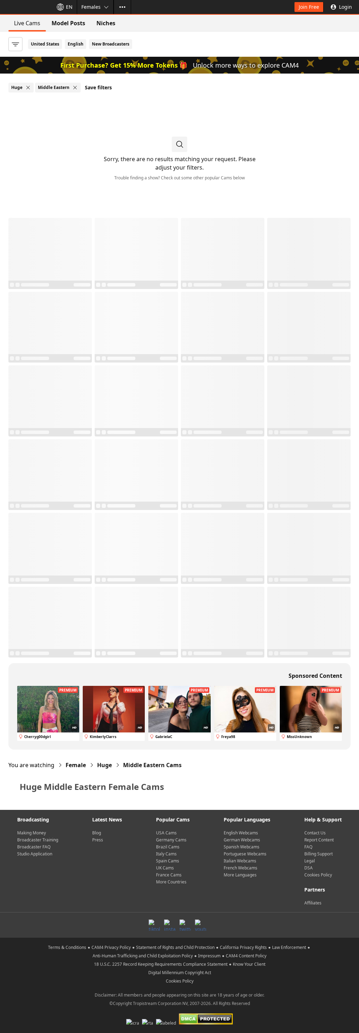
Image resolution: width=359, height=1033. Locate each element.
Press (97, 840)
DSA (308, 868)
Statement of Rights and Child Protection (175, 947)
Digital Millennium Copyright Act (179, 973)
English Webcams (241, 833)
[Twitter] (185, 925)
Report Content (319, 840)
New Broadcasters (110, 44)
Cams (152, 765)
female (76, 765)
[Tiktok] (154, 925)
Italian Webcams (240, 861)
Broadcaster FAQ (33, 847)
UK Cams (165, 868)
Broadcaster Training (37, 840)
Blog (96, 833)
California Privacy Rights (243, 947)
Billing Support (318, 854)
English (75, 44)
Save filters (98, 87)
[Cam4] (25, 7)
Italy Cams (166, 854)
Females (91, 7)
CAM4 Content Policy (246, 956)
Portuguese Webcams (245, 854)
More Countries (171, 882)
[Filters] (15, 44)
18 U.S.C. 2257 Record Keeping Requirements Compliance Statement (161, 964)
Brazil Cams (168, 847)
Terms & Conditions (67, 947)
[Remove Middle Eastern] (75, 87)
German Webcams (242, 840)
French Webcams (240, 868)
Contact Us (315, 833)
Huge (104, 765)
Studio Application (34, 854)
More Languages (240, 875)
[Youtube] (200, 925)
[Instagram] (169, 925)
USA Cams (166, 833)
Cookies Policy (318, 875)
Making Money (31, 833)
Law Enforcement (289, 947)
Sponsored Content (315, 676)
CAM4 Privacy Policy (111, 947)
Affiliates (312, 903)
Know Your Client (249, 964)
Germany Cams (171, 840)
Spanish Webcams (241, 847)
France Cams (169, 875)
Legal (309, 861)
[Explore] (122, 7)
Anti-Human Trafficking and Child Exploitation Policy (143, 956)
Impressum (209, 956)
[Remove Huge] (28, 87)
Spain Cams (167, 861)
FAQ (308, 847)
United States (45, 44)
